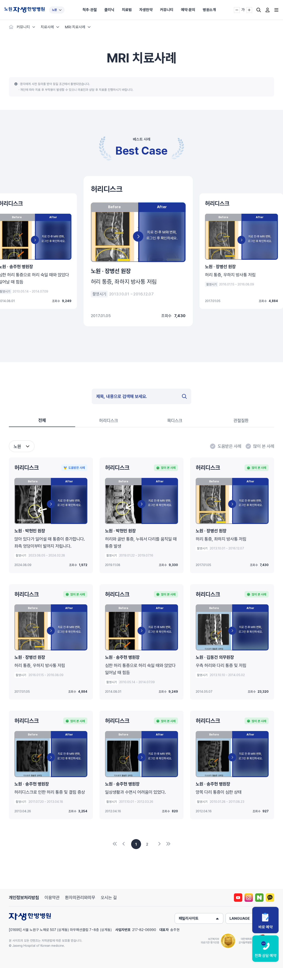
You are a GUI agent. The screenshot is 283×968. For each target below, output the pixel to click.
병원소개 (209, 10)
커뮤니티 (166, 10)
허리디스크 (108, 420)
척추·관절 (89, 10)
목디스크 (174, 420)
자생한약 (146, 10)
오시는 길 (109, 897)
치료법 (127, 10)
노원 (54, 10)
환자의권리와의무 (80, 897)
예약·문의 (188, 10)
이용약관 (51, 897)
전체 (42, 420)
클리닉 (109, 10)
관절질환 (241, 420)
